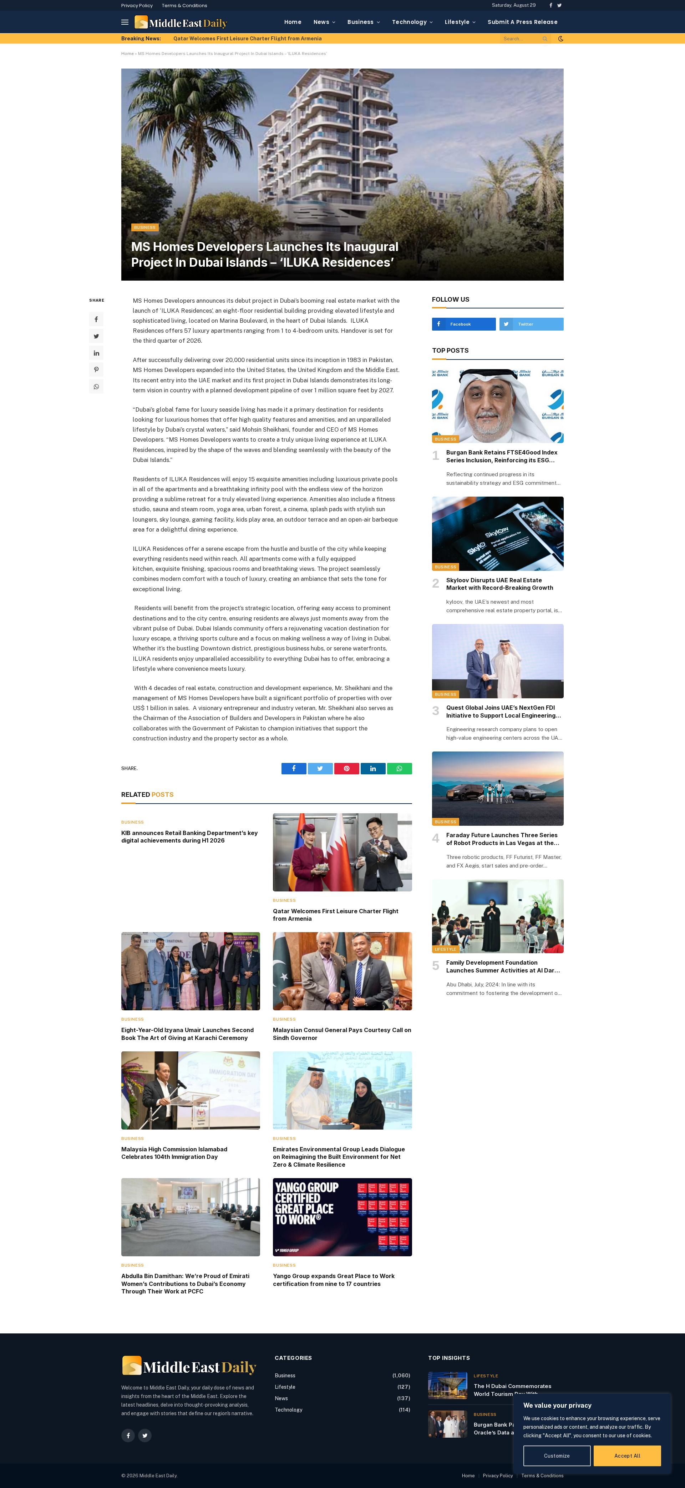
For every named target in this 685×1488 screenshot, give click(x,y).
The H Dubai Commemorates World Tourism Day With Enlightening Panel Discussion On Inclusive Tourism (518, 1390)
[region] (592, 1434)
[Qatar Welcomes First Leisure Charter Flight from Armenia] (342, 852)
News (321, 22)
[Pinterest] (96, 369)
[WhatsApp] (96, 386)
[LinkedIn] (96, 353)
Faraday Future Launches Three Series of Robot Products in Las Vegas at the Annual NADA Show (502, 839)
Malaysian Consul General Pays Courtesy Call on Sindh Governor (342, 1033)
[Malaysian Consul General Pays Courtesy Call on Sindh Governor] (342, 971)
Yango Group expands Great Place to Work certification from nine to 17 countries (334, 1279)
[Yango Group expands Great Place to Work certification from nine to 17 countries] (342, 1217)
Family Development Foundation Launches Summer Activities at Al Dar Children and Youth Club (500, 967)
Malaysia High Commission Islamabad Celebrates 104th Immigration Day (174, 1153)
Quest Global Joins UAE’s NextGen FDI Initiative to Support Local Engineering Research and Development (500, 712)
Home (292, 22)
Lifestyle (457, 22)
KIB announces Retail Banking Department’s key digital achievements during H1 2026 (189, 836)
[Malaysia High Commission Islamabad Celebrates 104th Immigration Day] (190, 1090)
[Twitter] (96, 336)
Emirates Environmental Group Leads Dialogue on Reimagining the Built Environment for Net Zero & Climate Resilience (339, 1157)
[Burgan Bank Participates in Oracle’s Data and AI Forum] (447, 1424)
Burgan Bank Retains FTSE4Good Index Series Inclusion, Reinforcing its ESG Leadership (502, 456)
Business (360, 22)
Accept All (627, 1456)
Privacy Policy (137, 5)
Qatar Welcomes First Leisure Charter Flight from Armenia (336, 915)
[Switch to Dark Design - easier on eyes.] (560, 38)
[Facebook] (96, 319)
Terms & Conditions (184, 5)
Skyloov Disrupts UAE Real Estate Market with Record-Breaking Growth (499, 584)
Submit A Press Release (523, 22)
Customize (557, 1456)
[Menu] (124, 22)
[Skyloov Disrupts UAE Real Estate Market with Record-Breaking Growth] (498, 534)
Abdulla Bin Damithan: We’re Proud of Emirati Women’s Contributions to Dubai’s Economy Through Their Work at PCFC (185, 1283)
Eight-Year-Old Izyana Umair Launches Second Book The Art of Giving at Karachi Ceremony (253, 38)
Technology (409, 22)
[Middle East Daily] (181, 22)
